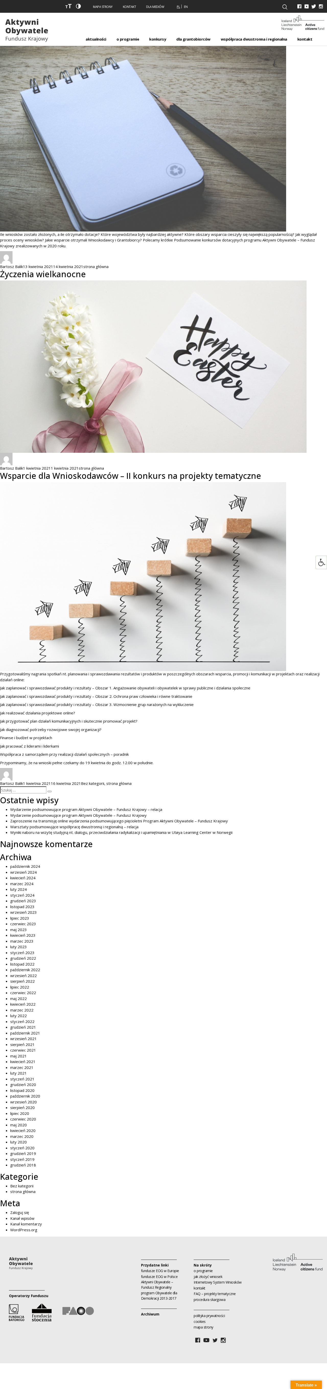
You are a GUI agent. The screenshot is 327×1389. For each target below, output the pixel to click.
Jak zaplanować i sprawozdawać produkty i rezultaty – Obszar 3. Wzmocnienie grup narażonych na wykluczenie (97, 704)
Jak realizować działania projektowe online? (37, 712)
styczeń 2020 (22, 1147)
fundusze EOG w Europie (160, 1270)
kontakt (199, 1288)
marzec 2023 (21, 941)
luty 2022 (18, 1015)
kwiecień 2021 (23, 1061)
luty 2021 (18, 1073)
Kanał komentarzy (26, 1223)
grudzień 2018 (23, 1164)
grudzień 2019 (23, 1153)
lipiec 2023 (19, 918)
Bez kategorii (92, 783)
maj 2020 (18, 1124)
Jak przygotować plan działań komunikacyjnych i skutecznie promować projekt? (68, 721)
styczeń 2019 (22, 1159)
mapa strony (203, 1327)
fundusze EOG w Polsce (159, 1276)
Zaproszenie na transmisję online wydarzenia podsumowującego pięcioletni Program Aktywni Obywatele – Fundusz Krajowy (119, 820)
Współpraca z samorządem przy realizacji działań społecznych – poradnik (64, 754)
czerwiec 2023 (23, 923)
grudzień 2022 (23, 958)
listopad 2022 (22, 964)
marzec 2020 (21, 1136)
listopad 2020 (22, 1090)
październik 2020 (25, 1096)
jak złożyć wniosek (208, 1276)
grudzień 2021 (23, 1027)
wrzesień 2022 (23, 975)
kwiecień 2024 (23, 877)
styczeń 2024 (22, 895)
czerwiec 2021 (23, 1050)
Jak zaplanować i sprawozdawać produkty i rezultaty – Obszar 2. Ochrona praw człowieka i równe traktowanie (96, 696)
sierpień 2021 (22, 1044)
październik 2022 (25, 969)
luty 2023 (18, 946)
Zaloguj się (19, 1212)
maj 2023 (18, 929)
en (186, 7)
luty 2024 (18, 889)
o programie (203, 1270)
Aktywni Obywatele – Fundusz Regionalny (157, 1285)
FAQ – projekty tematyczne (215, 1293)
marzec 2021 (21, 1067)
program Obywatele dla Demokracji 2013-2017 (159, 1295)
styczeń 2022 (22, 1021)
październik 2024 (25, 866)
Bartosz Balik (11, 266)
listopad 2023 (22, 906)
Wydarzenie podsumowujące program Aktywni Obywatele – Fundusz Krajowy (78, 815)
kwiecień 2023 (23, 935)
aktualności (96, 39)
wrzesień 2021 (23, 1038)
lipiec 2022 (19, 987)
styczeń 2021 (22, 1078)
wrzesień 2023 (23, 912)
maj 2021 (18, 1055)
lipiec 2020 (19, 1113)
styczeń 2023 (22, 952)
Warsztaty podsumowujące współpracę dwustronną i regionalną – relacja (74, 826)
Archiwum (150, 1314)
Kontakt (129, 7)
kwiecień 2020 (23, 1130)
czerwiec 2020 (23, 1119)
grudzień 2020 (23, 1084)
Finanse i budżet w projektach (26, 737)
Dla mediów (155, 7)
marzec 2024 (21, 883)
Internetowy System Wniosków (218, 1282)
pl (178, 7)
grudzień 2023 (23, 900)
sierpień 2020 (22, 1107)
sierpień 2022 (22, 981)
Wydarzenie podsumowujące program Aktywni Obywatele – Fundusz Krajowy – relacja (86, 809)
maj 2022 (18, 998)
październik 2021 (25, 1032)
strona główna (96, 266)
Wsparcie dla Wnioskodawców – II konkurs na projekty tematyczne (130, 475)
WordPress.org (23, 1229)
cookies (200, 1321)
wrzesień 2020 (23, 1101)
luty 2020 (18, 1141)
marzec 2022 (21, 1010)
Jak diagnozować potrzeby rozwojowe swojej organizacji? (50, 729)
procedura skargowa (209, 1299)
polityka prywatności (209, 1315)
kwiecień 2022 (23, 1004)
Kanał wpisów (22, 1218)
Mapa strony (103, 7)
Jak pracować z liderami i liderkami (29, 746)
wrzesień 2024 (23, 872)
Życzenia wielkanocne (43, 274)
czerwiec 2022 (23, 992)
